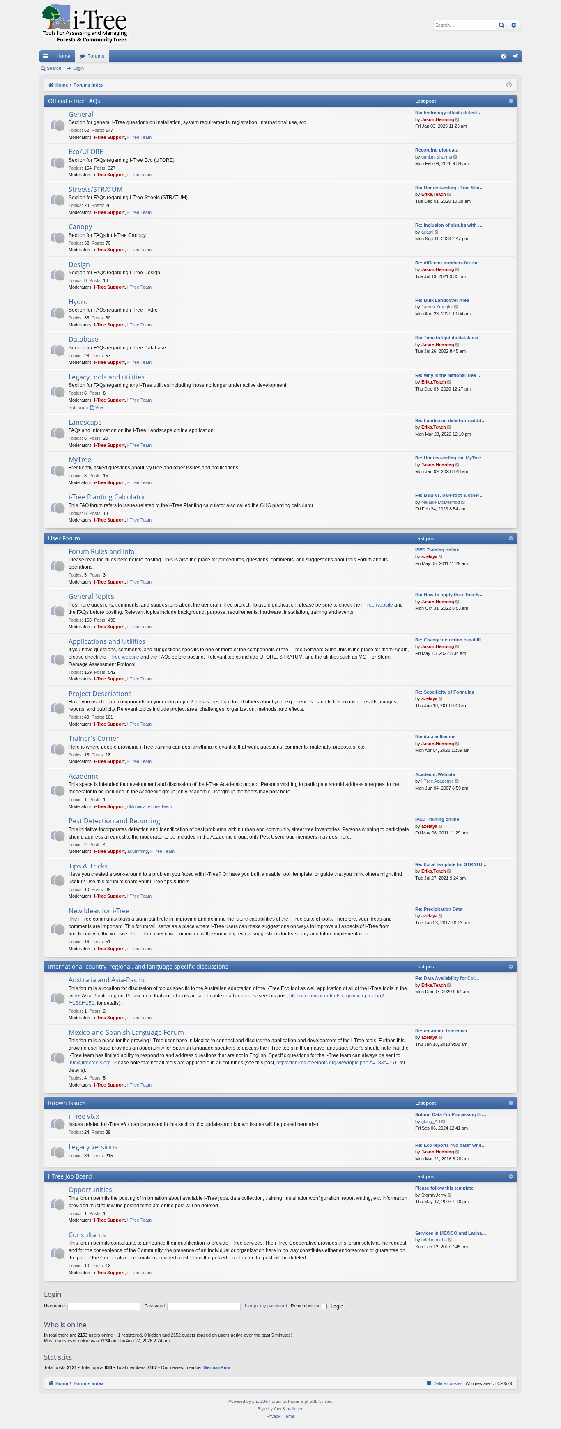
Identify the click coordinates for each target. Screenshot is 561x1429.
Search (54, 68)
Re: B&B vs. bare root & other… (449, 495)
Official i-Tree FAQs (74, 101)
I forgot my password (266, 1305)
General (81, 114)
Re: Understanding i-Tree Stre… (449, 187)
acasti (427, 232)
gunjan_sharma (436, 156)
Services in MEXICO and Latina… (450, 1233)
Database (83, 339)
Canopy (80, 226)
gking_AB (430, 1121)
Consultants (87, 1234)
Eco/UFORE (86, 151)
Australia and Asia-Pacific (107, 979)
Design (79, 264)
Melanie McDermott (440, 502)
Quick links (47, 57)
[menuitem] (503, 56)
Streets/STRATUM (95, 189)
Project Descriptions (100, 693)
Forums (95, 56)
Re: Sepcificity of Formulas (444, 691)
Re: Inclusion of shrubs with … (449, 225)
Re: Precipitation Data (438, 909)
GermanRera (216, 1367)
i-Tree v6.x (84, 1116)
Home (63, 56)
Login (78, 68)
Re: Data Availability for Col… (447, 978)
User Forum (64, 538)
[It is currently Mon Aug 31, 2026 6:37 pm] (509, 85)
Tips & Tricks (88, 866)
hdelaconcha (434, 1239)
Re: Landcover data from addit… (450, 420)
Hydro (78, 301)
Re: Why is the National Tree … (448, 375)
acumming (137, 851)
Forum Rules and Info (102, 551)
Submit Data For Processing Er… (450, 1114)
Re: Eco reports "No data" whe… (450, 1145)
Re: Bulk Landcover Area (442, 300)
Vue (99, 407)
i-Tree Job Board (70, 1176)
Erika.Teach (433, 194)
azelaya (429, 556)
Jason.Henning (437, 119)
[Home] (84, 25)
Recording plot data (436, 149)
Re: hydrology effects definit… (448, 112)
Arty (277, 1408)
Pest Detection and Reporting (114, 820)
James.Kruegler (437, 306)
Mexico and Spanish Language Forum (126, 1032)
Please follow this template (444, 1187)
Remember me (306, 1305)
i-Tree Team (139, 137)
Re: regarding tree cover (441, 1030)
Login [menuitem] (517, 57)
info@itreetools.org (90, 1063)
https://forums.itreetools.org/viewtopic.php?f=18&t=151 (336, 1063)
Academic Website (435, 774)
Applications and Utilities (107, 641)
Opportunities (90, 1189)
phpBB (258, 1401)
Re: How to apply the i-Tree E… (449, 594)
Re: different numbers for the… (449, 262)
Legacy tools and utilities (107, 376)
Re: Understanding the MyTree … (451, 457)
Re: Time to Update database (446, 337)
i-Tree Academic (437, 781)
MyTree (80, 459)
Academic (84, 776)
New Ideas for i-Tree (99, 910)
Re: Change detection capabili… (450, 639)
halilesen (295, 1408)
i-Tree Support (109, 137)
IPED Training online (437, 549)
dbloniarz (136, 806)
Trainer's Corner (94, 738)
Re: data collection (435, 736)
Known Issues (67, 1103)
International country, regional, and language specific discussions (138, 966)
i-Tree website (377, 605)
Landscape (85, 422)
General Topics (91, 596)
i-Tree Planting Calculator (107, 496)
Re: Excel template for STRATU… (451, 864)
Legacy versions (93, 1146)
